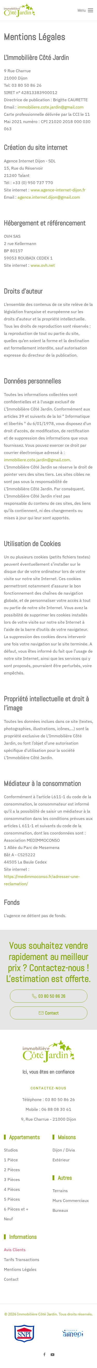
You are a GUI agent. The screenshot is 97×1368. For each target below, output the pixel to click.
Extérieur (61, 1159)
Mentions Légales (20, 1269)
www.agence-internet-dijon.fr (58, 189)
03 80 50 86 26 (51, 996)
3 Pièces (12, 1179)
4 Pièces (12, 1189)
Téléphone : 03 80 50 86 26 (48, 1099)
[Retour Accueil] (19, 10)
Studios (11, 1150)
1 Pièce (11, 1159)
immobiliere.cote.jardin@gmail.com (51, 107)
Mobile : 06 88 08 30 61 (48, 1109)
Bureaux (60, 1210)
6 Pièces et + (16, 1209)
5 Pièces (12, 1199)
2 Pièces (12, 1169)
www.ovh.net (43, 265)
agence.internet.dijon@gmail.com (49, 197)
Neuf (8, 1218)
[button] (85, 10)
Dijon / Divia (64, 1150)
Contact (52, 1013)
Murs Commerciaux (71, 1200)
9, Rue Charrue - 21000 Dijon (48, 1119)
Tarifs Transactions (21, 1259)
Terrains (60, 1190)
